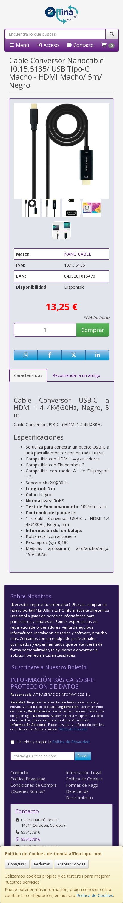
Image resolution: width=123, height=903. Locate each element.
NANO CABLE (77, 254)
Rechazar (42, 864)
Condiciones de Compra (33, 785)
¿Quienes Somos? (27, 791)
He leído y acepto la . (53, 741)
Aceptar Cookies (71, 864)
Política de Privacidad (73, 729)
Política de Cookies (94, 895)
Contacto (83, 45)
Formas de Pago (82, 785)
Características (28, 375)
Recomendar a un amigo (76, 375)
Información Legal (83, 772)
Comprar (92, 329)
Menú (22, 45)
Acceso (50, 45)
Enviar (83, 755)
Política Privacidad (27, 779)
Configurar (17, 864)
